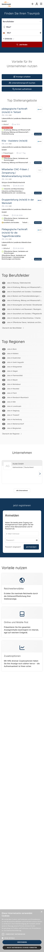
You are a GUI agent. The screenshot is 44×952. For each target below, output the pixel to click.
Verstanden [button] (22, 942)
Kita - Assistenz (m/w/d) (14, 140)
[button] (40, 38)
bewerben (38, 134)
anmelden (31, 547)
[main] (22, 344)
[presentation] (32, 4)
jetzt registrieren (22, 505)
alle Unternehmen (22, 490)
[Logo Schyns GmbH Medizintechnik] (39, 170)
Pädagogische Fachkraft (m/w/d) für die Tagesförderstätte (14, 232)
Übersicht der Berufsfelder (12, 328)
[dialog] (22, 930)
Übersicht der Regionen (11, 434)
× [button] (41, 912)
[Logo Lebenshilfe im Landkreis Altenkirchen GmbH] (39, 109)
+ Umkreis (7, 39)
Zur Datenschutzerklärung (12, 930)
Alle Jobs (5, 115)
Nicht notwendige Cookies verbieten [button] (22, 948)
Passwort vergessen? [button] (13, 547)
